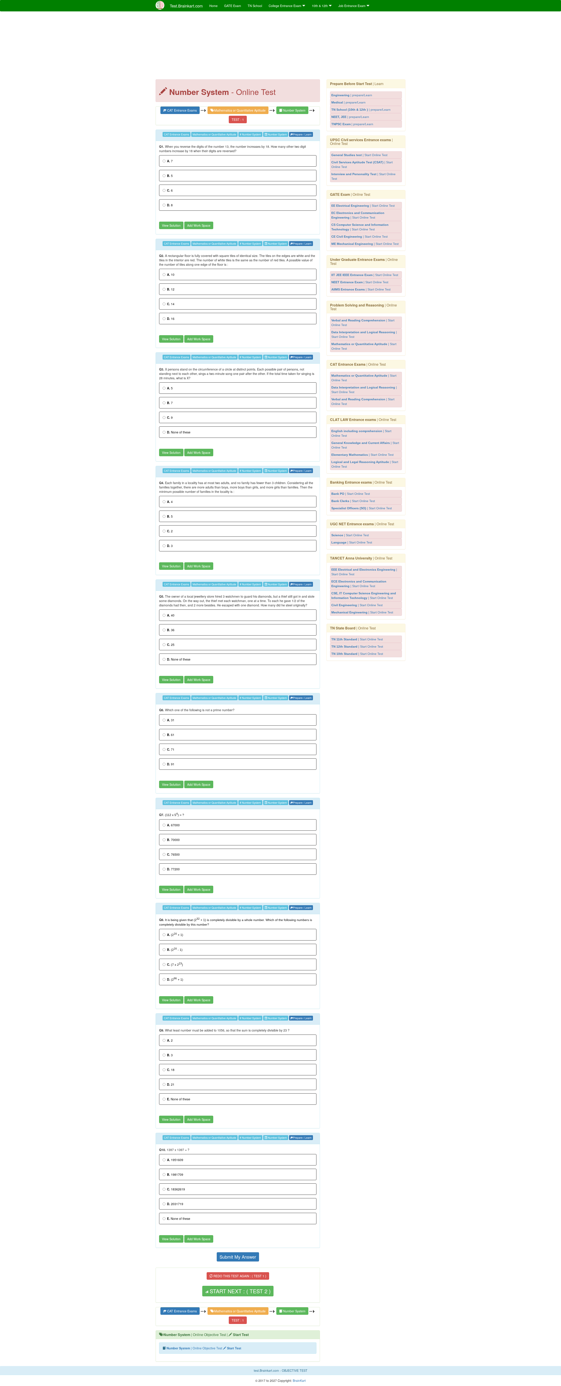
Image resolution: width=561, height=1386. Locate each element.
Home (213, 6)
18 (170, 1069)
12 (170, 289)
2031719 (175, 1204)
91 (170, 764)
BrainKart (299, 1380)
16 (170, 318)
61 (170, 734)
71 (170, 749)
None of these (178, 432)
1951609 (175, 1160)
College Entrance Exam (285, 6)
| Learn (356, 83)
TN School (255, 6)
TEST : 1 (238, 119)
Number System (293, 110)
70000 (173, 839)
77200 (173, 869)
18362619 (176, 1189)
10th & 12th (320, 6)
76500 (173, 854)
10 (170, 274)
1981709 (175, 1174)
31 (170, 720)
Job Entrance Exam (352, 6)
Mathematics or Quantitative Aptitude (239, 110)
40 (170, 615)
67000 (173, 825)
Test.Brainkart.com (186, 6)
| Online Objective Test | (206, 1334)
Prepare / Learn (302, 134)
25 (170, 644)
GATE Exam (232, 6)
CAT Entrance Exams (181, 110)
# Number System (250, 134)
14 (170, 304)
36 (170, 630)
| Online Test (361, 141)
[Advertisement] (280, 46)
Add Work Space (198, 225)
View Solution (171, 225)
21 (170, 1084)
